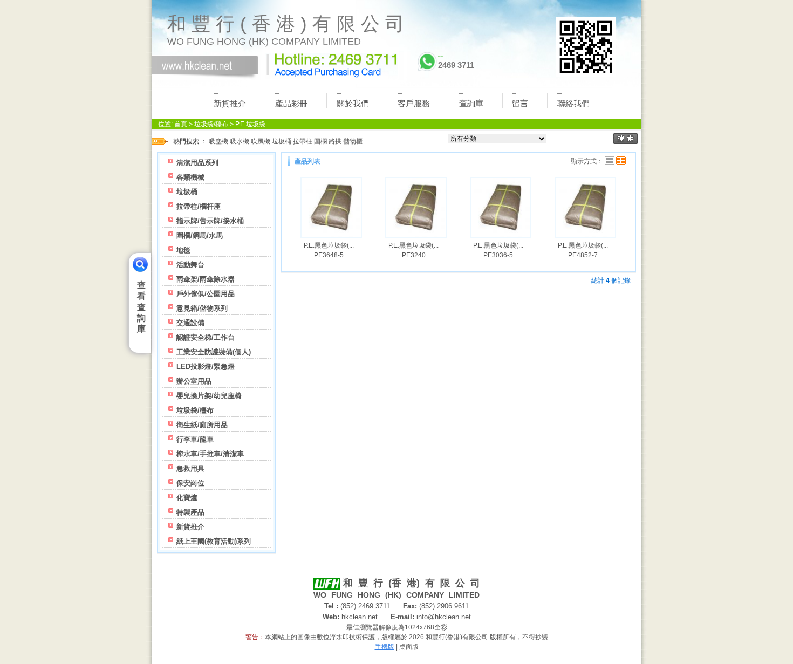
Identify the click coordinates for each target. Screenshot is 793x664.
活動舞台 (190, 265)
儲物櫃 (353, 141)
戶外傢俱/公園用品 (205, 294)
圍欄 (320, 141)
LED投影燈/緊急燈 (205, 366)
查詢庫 (471, 103)
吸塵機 (218, 141)
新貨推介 (230, 103)
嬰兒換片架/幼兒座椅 (209, 396)
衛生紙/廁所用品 (202, 425)
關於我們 (353, 103)
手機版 (384, 647)
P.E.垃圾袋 (250, 124)
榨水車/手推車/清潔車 (210, 454)
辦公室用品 (193, 381)
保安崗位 (190, 483)
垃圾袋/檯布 (211, 124)
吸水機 (239, 141)
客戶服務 (414, 103)
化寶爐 (186, 498)
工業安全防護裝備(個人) (213, 352)
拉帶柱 (302, 141)
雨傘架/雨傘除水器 (205, 279)
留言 (520, 103)
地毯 (183, 250)
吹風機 (260, 141)
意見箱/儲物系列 (202, 308)
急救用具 (190, 468)
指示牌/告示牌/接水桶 (210, 221)
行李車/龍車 (195, 439)
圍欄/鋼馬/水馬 (199, 235)
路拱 (335, 141)
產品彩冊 (291, 103)
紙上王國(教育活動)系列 (213, 541)
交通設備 (190, 323)
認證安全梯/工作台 (205, 337)
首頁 (180, 124)
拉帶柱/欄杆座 (198, 206)
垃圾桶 (281, 141)
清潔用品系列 (197, 163)
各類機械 (190, 177)
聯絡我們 (573, 103)
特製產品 (190, 512)
